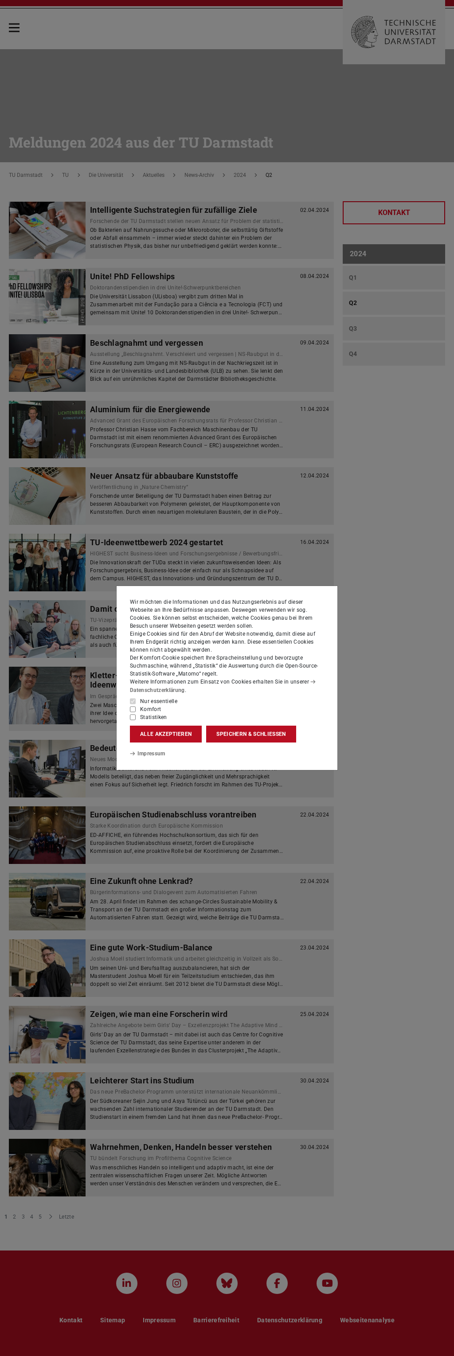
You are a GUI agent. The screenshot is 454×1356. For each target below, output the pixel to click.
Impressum (151, 753)
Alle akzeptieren (166, 734)
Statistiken (153, 717)
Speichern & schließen (251, 734)
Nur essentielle (158, 701)
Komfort (150, 709)
